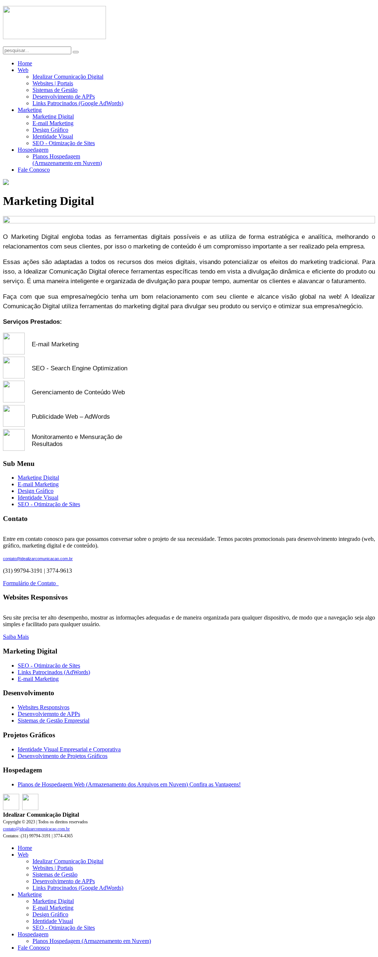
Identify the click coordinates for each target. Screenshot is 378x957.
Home (25, 63)
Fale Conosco (34, 170)
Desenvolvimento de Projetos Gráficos (62, 756)
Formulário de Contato (31, 583)
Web (23, 70)
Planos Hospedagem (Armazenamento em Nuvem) (67, 159)
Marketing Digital (53, 116)
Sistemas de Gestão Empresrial (53, 720)
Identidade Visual (52, 136)
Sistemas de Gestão (55, 90)
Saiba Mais (16, 637)
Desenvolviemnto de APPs (49, 714)
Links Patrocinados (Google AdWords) (77, 103)
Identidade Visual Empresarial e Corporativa (69, 749)
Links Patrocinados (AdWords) (54, 672)
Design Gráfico (50, 130)
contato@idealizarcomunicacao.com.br (38, 558)
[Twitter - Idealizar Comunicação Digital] (30, 808)
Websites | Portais (52, 83)
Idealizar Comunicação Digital (67, 76)
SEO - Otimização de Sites (63, 143)
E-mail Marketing (52, 123)
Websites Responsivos (43, 707)
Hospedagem (33, 150)
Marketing (30, 110)
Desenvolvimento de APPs (63, 96)
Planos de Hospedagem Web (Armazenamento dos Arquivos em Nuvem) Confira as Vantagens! (129, 784)
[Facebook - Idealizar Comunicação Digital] (11, 808)
